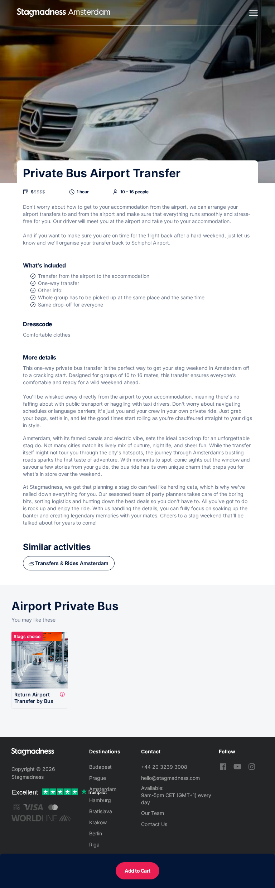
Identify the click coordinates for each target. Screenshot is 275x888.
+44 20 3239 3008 (164, 767)
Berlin (95, 833)
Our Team (152, 813)
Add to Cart (137, 871)
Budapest (100, 767)
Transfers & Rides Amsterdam (71, 563)
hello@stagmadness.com (170, 778)
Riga (94, 844)
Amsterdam (102, 789)
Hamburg (100, 800)
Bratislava (100, 811)
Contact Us (154, 824)
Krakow (98, 822)
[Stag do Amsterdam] (41, 13)
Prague (97, 778)
